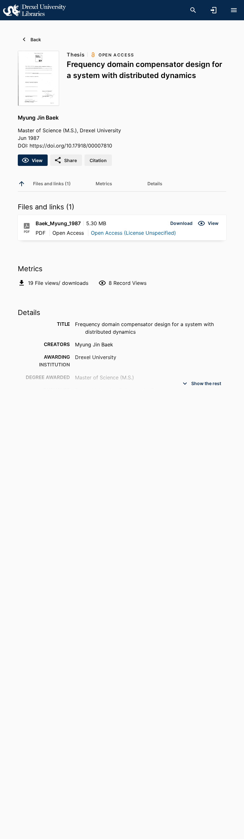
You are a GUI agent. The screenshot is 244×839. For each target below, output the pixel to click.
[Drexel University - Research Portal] (34, 10)
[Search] (193, 10)
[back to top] (21, 183)
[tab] (51, 183)
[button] (181, 223)
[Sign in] (213, 10)
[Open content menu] (233, 10)
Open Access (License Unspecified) (133, 233)
